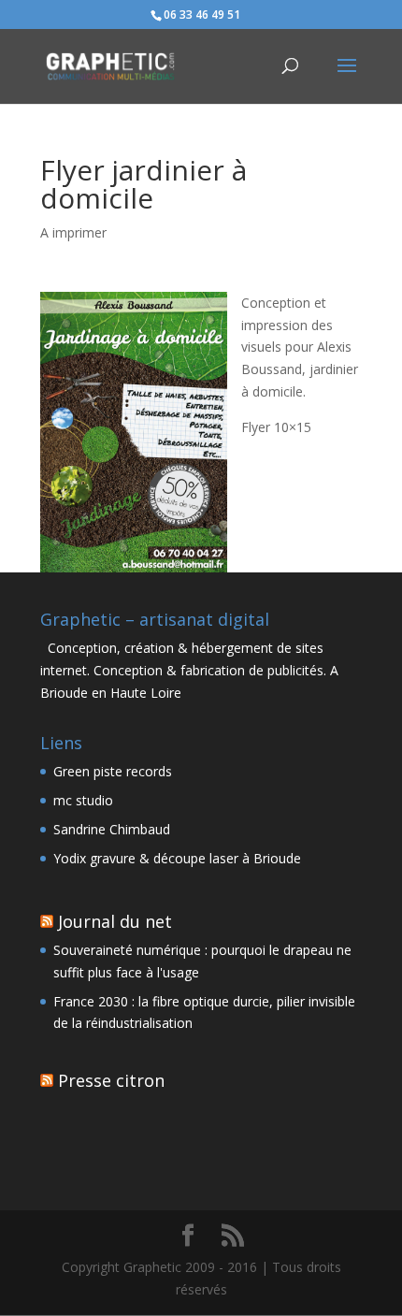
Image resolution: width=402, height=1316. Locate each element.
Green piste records (112, 771)
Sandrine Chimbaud (111, 829)
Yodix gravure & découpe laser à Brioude (177, 858)
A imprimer (73, 232)
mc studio (83, 800)
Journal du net (115, 921)
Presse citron (111, 1080)
